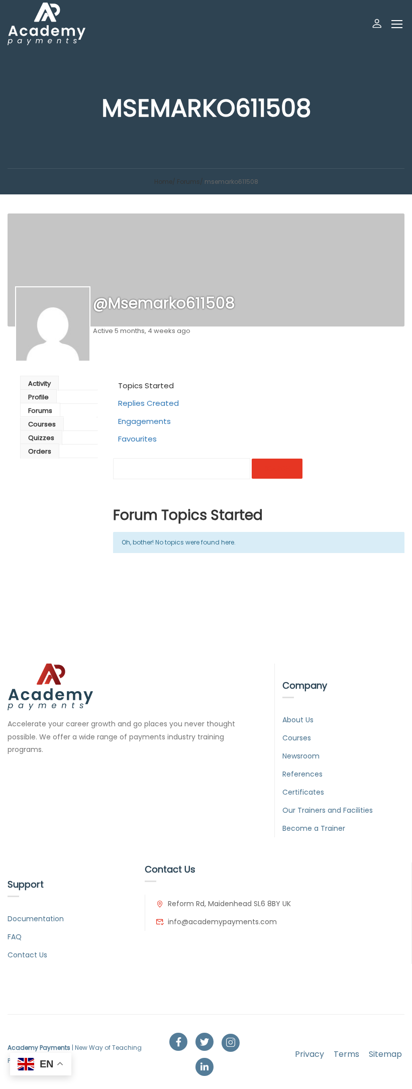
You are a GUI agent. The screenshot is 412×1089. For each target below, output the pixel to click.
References (302, 774)
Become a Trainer (313, 828)
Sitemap (385, 1054)
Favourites (137, 438)
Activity (39, 383)
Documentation (36, 919)
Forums (188, 181)
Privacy (309, 1054)
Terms (346, 1054)
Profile (38, 397)
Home (163, 181)
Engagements (144, 421)
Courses (42, 424)
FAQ (15, 937)
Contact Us (27, 955)
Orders (39, 451)
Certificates (303, 792)
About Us (298, 720)
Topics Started (146, 385)
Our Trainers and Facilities (327, 810)
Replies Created (148, 403)
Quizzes (41, 438)
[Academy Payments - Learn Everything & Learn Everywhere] (46, 24)
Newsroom (301, 756)
